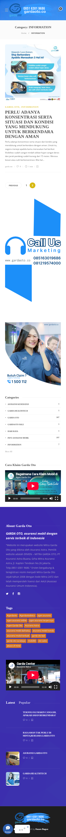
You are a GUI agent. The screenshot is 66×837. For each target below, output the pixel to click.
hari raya (33, 431)
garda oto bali (38, 635)
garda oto (9, 166)
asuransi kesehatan (33, 404)
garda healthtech (33, 410)
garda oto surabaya (16, 640)
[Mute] (51, 498)
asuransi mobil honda (43, 630)
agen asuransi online (17, 620)
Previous (13, 185)
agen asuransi (44, 615)
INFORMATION (30, 107)
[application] (33, 486)
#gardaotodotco (27, 615)
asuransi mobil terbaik (18, 635)
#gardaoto (12, 615)
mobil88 (32, 640)
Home (23, 33)
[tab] (10, 703)
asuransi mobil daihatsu (18, 630)
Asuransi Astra (32, 625)
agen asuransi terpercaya (41, 620)
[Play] (9, 498)
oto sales (42, 640)
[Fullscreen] (56, 498)
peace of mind (13, 645)
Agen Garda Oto (14, 625)
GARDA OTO (12, 107)
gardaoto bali (33, 424)
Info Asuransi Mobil (33, 438)
